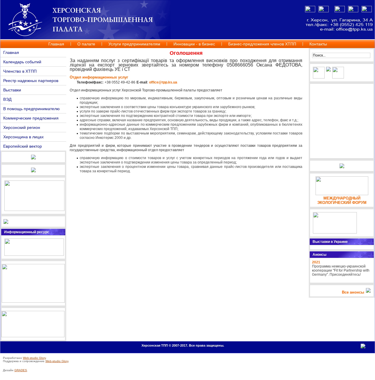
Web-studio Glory (34, 357)
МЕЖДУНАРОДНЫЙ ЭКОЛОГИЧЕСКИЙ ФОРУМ (342, 200)
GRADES (20, 370)
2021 (316, 262)
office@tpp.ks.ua (163, 82)
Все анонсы (353, 292)
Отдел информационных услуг (99, 77)
